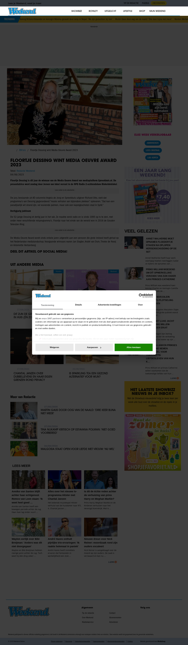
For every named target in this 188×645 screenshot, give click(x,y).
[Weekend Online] (22, 11)
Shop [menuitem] (142, 11)
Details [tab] (78, 305)
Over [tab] (140, 305)
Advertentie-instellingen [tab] (109, 305)
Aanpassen (92, 347)
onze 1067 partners (51, 318)
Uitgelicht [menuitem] (110, 11)
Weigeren (54, 347)
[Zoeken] (177, 11)
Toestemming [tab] (47, 305)
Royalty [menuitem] (93, 11)
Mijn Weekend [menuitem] (157, 11)
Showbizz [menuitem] (76, 11)
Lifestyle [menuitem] (127, 11)
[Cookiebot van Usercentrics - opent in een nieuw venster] (141, 296)
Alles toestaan (133, 347)
